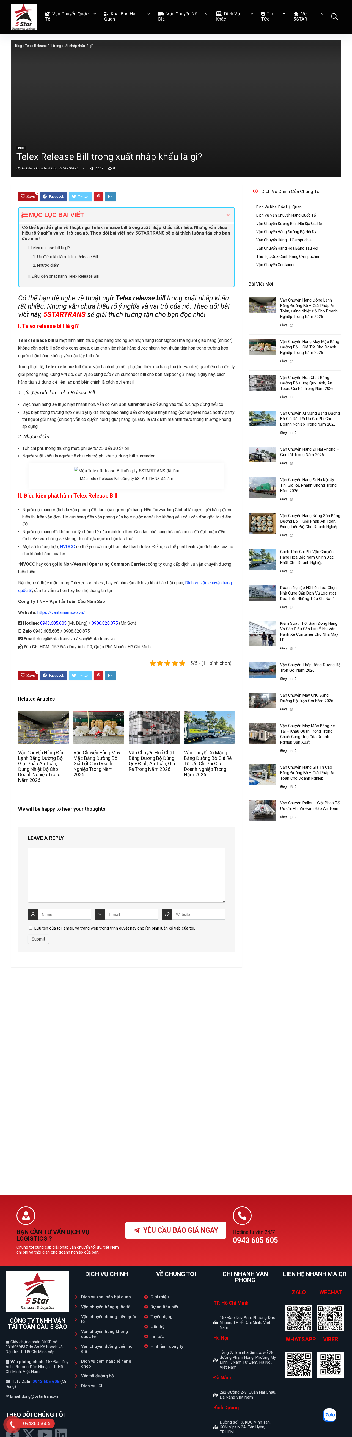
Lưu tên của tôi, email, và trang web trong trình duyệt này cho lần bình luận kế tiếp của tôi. (114, 928)
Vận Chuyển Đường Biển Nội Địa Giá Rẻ (289, 223)
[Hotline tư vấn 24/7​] (242, 1215)
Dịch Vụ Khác (228, 16)
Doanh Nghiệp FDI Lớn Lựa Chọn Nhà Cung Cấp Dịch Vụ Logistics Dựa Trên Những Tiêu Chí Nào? (308, 593)
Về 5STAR (300, 16)
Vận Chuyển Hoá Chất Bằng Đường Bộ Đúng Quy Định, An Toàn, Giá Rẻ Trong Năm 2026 (152, 761)
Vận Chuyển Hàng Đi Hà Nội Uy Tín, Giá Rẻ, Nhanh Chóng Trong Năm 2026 (308, 485)
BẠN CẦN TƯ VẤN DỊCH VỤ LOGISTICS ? (53, 1235)
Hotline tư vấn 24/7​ (254, 1232)
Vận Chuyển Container (275, 265)
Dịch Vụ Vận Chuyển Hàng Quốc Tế (286, 215)
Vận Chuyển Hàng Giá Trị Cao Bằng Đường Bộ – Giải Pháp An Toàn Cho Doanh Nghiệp (308, 772)
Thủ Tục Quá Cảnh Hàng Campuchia (287, 256)
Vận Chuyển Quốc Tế (67, 16)
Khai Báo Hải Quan (120, 16)
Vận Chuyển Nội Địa (178, 16)
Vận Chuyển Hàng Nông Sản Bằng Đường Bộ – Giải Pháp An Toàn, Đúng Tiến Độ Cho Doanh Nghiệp (310, 521)
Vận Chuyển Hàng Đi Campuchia (284, 240)
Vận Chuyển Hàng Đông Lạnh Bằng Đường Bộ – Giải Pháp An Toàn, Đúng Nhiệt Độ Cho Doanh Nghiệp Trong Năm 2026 (42, 766)
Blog (18, 46)
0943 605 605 (45, 1381)
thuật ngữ (125, 298)
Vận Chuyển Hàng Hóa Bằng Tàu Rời (287, 248)
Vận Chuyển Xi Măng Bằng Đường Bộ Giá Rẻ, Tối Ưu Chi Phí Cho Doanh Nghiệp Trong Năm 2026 (208, 763)
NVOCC (67, 546)
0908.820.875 (105, 623)
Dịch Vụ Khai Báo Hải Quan (279, 207)
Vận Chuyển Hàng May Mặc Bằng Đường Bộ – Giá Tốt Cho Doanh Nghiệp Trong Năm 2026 (97, 763)
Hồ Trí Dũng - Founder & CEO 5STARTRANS (47, 168)
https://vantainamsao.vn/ (61, 612)
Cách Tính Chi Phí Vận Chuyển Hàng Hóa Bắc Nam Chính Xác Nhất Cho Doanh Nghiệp (307, 557)
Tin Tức (267, 16)
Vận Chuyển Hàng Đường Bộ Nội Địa (286, 232)
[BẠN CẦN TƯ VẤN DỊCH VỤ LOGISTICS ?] (25, 1215)
